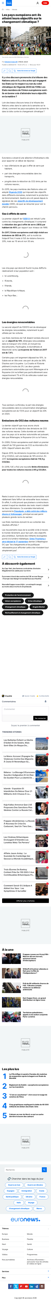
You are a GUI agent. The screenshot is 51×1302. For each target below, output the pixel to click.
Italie (19, 1203)
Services (5, 1271)
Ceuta (41, 1191)
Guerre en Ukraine (35, 1185)
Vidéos (4, 1254)
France (42, 1197)
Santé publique (12, 1197)
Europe (5, 1234)
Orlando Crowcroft (11, 62)
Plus (4, 1278)
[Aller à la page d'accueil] (9, 3)
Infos (8, 9)
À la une (7, 949)
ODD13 (26, 218)
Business (5, 1239)
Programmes (32, 1254)
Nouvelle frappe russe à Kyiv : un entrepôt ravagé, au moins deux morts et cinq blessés (22, 585)
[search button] (44, 1169)
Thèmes (5, 1228)
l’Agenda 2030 (15, 192)
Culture (30, 1249)
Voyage (31, 1203)
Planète (30, 1239)
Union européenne (13, 601)
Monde (14, 9)
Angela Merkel (39, 607)
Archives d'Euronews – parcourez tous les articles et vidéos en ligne (37, 1262)
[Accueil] (2, 9)
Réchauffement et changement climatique (22, 613)
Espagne (10, 1191)
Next (4, 1244)
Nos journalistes (8, 1260)
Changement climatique (15, 607)
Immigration (27, 1191)
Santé (29, 1244)
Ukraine (29, 1197)
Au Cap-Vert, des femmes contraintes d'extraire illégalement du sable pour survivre (21, 569)
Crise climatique (35, 601)
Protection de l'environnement (18, 595)
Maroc (39, 1209)
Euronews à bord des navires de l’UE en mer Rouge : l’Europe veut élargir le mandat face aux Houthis (22, 577)
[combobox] (25, 1169)
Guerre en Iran (14, 1185)
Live (45, 3)
